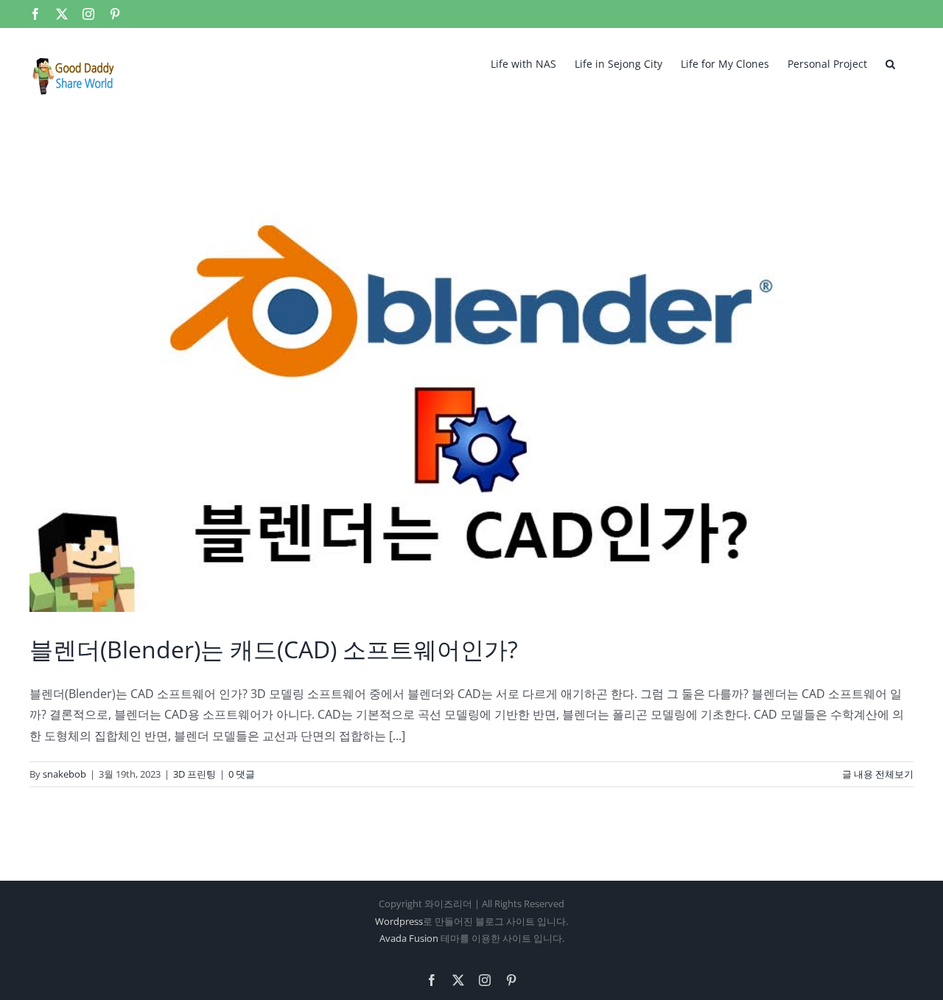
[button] (890, 62)
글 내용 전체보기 (878, 774)
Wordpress (399, 921)
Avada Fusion (408, 938)
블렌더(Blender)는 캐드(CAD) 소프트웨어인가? (273, 649)
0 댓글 (241, 774)
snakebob (64, 774)
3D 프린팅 (194, 774)
